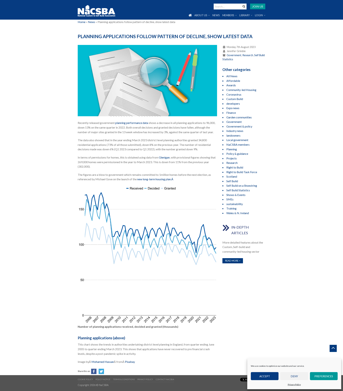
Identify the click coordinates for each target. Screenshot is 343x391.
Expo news (232, 108)
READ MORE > (232, 260)
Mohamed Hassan (102, 361)
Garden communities (239, 117)
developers (233, 103)
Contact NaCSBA (165, 379)
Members (228, 15)
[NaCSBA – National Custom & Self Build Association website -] (96, 10)
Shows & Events (235, 194)
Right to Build (234, 167)
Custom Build (234, 99)
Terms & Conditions (124, 379)
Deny (294, 376)
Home (81, 22)
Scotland (231, 176)
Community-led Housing (241, 89)
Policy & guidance (237, 153)
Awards (231, 85)
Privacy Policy (294, 384)
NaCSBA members (238, 144)
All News (231, 76)
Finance (231, 112)
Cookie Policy (85, 379)
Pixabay (130, 361)
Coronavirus (233, 94)
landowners (233, 135)
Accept (264, 376)
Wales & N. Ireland (237, 213)
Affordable (233, 80)
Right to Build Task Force (241, 172)
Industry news (234, 130)
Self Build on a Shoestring (241, 185)
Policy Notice (103, 379)
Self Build (232, 181)
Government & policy (239, 126)
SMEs (229, 199)
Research (247, 55)
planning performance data (131, 122)
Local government (237, 140)
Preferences (323, 376)
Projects (231, 158)
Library (244, 15)
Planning (231, 149)
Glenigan (164, 157)
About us (200, 15)
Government (234, 55)
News (216, 15)
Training (231, 208)
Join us (257, 6)
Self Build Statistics (238, 190)
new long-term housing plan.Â (155, 179)
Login (259, 15)
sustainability (234, 204)
